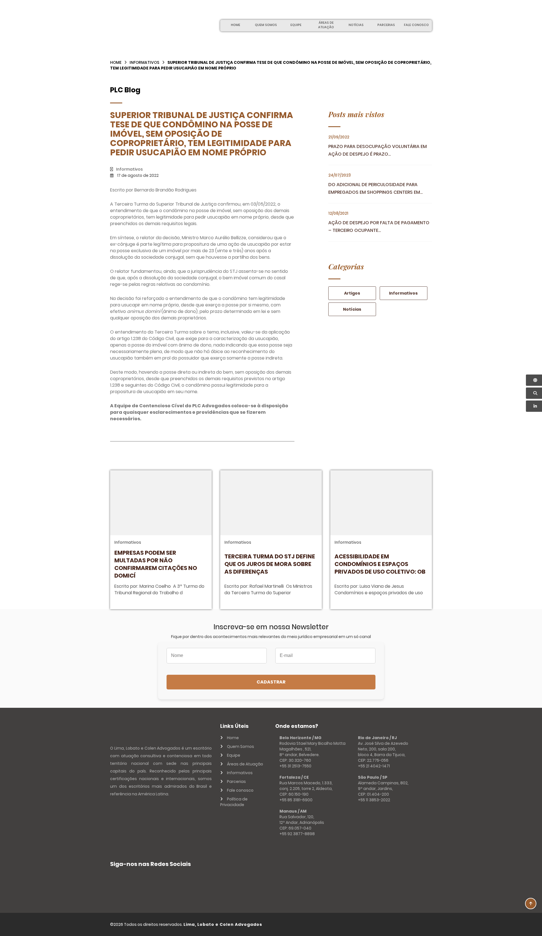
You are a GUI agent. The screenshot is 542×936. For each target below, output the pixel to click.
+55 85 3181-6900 (295, 800)
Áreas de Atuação (326, 24)
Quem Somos (266, 25)
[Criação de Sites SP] (421, 924)
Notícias (356, 25)
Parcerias (386, 25)
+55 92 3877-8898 (297, 834)
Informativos (144, 62)
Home (235, 25)
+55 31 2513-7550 (295, 766)
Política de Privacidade (234, 801)
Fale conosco (416, 25)
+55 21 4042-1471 (374, 766)
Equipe (295, 25)
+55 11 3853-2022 (374, 800)
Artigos (352, 293)
